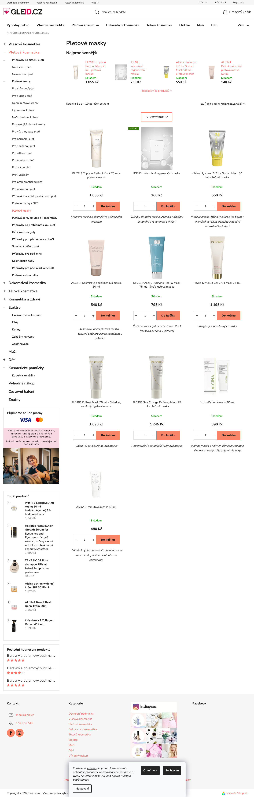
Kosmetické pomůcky (26, 367)
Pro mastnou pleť (23, 160)
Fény (15, 322)
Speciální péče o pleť (25, 246)
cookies (92, 768)
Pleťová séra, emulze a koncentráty (34, 218)
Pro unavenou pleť (23, 189)
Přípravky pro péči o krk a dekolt (33, 268)
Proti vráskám (20, 175)
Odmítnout (150, 770)
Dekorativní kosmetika (27, 282)
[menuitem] (18, 25)
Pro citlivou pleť (22, 153)
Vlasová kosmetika (46, 2)
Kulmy (16, 329)
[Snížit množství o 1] (76, 206)
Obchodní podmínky (18, 2)
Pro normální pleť (23, 139)
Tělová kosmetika (23, 291)
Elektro (15, 307)
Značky (14, 399)
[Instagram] (20, 733)
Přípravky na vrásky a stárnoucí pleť (34, 196)
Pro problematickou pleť (27, 182)
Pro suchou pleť (22, 96)
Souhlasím (172, 770)
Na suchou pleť (21, 67)
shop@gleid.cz (25, 715)
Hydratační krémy (23, 110)
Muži (12, 351)
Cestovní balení (21, 391)
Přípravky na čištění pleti (28, 60)
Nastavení (82, 789)
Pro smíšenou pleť (23, 146)
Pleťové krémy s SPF (25, 203)
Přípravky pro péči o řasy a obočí (33, 239)
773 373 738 (24, 723)
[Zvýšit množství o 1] (93, 206)
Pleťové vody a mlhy (25, 275)
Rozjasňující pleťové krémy (29, 124)
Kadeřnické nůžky (23, 375)
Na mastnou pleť (22, 74)
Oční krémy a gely (23, 232)
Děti (12, 359)
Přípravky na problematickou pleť (33, 225)
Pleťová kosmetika (74, 2)
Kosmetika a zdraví (24, 299)
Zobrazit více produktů (155, 91)
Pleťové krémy (21, 81)
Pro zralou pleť (21, 167)
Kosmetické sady (23, 261)
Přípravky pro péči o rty (27, 254)
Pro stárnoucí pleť (23, 88)
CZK (201, 2)
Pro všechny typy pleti (26, 132)
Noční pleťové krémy (25, 117)
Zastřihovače (20, 344)
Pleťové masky (21, 211)
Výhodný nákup (21, 383)
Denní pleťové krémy (25, 103)
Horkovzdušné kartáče (26, 315)
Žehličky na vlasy (23, 337)
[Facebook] (11, 733)
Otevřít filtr (156, 117)
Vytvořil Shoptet (237, 793)
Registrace (238, 2)
